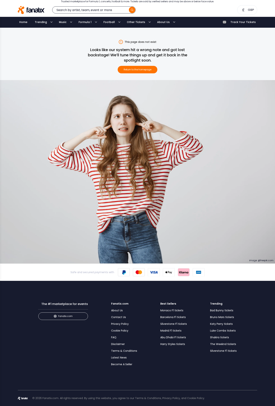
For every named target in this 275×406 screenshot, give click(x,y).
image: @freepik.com (261, 260)
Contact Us (118, 317)
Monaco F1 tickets (171, 310)
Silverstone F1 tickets (173, 324)
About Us (163, 22)
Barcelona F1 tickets (173, 317)
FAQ (113, 337)
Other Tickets (136, 22)
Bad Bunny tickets (221, 310)
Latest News (119, 357)
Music (63, 22)
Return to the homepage (137, 69)
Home (23, 22)
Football (109, 22)
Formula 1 (85, 22)
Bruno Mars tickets (222, 317)
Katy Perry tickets (221, 324)
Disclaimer (118, 344)
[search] (132, 10)
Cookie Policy (119, 330)
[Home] (31, 10)
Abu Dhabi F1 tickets (173, 337)
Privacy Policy (120, 324)
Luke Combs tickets (223, 330)
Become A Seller (121, 364)
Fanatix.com (65, 316)
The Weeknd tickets (223, 344)
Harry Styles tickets (172, 344)
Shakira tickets (219, 337)
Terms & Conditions (124, 351)
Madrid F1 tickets (170, 330)
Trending (41, 22)
